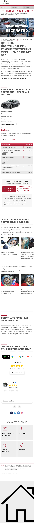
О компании (15, 7)
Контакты (26, 7)
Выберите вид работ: (7, 111)
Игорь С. (11, 383)
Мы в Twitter (15, 412)
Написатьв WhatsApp (24, 189)
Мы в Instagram (22, 412)
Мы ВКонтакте (18, 412)
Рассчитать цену (9, 189)
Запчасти (15, 139)
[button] (14, 406)
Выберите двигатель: (7, 116)
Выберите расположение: (8, 121)
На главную (4, 7)
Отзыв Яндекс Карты (8, 401)
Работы (5, 139)
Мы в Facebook (11, 412)
